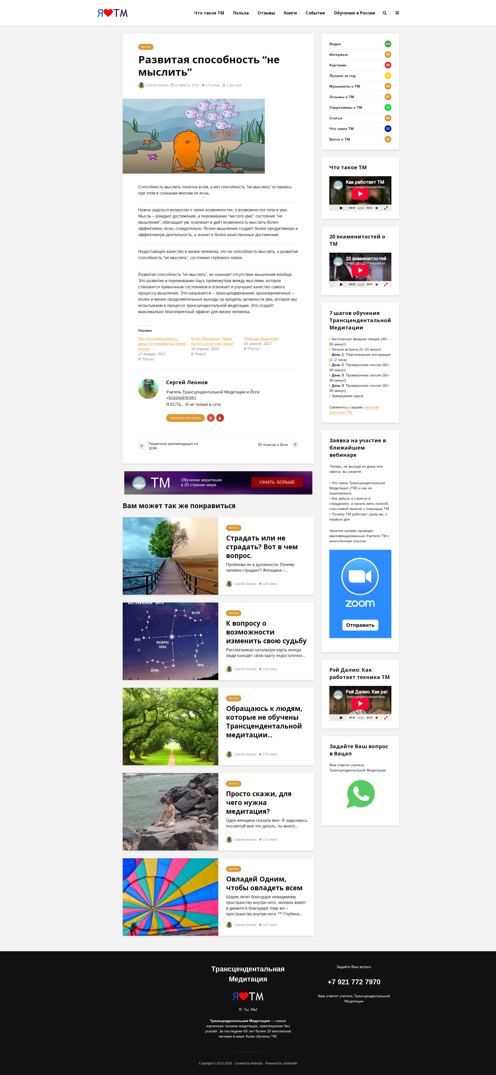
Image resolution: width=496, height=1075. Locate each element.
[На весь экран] (386, 208)
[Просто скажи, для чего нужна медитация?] (170, 811)
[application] (360, 193)
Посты (146, 46)
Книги (290, 13)
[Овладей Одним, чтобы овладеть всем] (170, 897)
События (315, 13)
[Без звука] (377, 208)
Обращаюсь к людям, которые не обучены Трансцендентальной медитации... (264, 721)
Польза (241, 13)
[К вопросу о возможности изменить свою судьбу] (170, 641)
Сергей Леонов (156, 85)
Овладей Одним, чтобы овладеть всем (264, 883)
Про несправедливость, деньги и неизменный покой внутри (162, 343)
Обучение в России (354, 13)
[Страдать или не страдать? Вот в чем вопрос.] (170, 556)
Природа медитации (261, 338)
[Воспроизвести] (341, 208)
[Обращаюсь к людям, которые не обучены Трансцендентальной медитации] (170, 726)
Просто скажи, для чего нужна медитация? (259, 802)
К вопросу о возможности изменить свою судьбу (266, 632)
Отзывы (266, 13)
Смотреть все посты (185, 418)
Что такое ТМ (209, 13)
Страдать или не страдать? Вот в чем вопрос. (262, 546)
